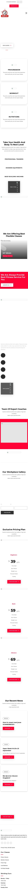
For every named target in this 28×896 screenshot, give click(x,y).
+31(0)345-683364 (11, 2)
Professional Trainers (14, 159)
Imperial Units (15, 504)
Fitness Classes (4, 857)
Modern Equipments (14, 168)
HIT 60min (7, 253)
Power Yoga (3, 862)
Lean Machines (4, 865)
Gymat (13, 847)
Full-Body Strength (5, 868)
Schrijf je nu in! (14, 6)
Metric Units (5, 504)
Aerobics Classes (5, 860)
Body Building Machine (14, 176)
